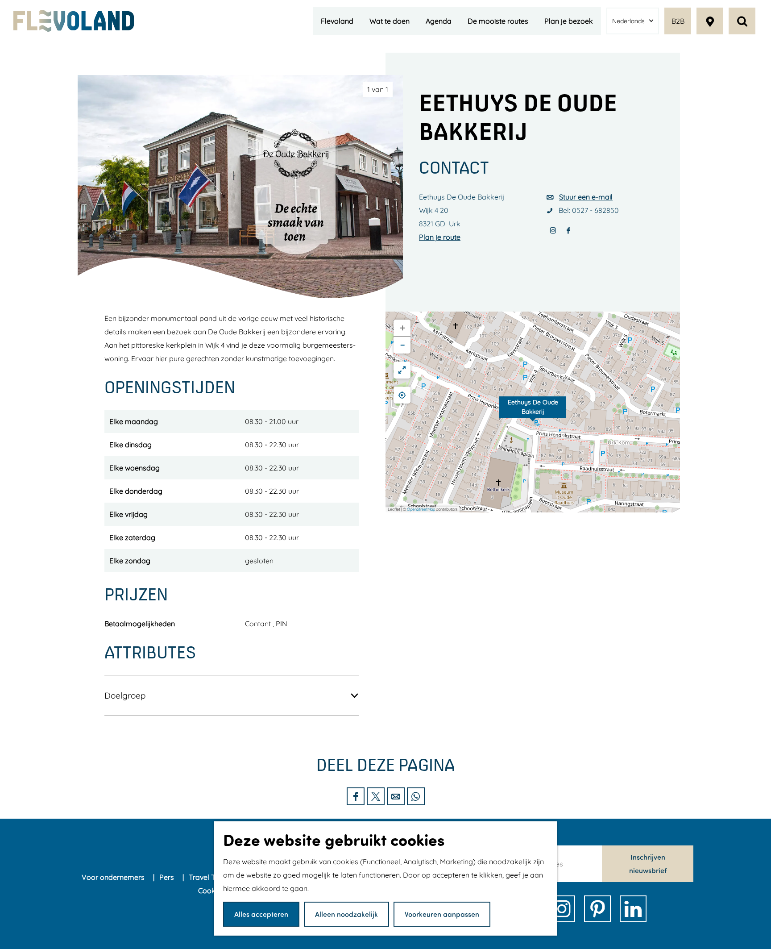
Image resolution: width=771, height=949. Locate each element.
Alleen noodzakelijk (346, 914)
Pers (167, 877)
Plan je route (439, 237)
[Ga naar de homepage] (73, 21)
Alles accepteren (261, 914)
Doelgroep (125, 695)
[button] (532, 412)
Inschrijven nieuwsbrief (648, 863)
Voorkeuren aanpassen (442, 914)
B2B (678, 21)
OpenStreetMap (421, 509)
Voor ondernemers (114, 877)
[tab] (378, 89)
